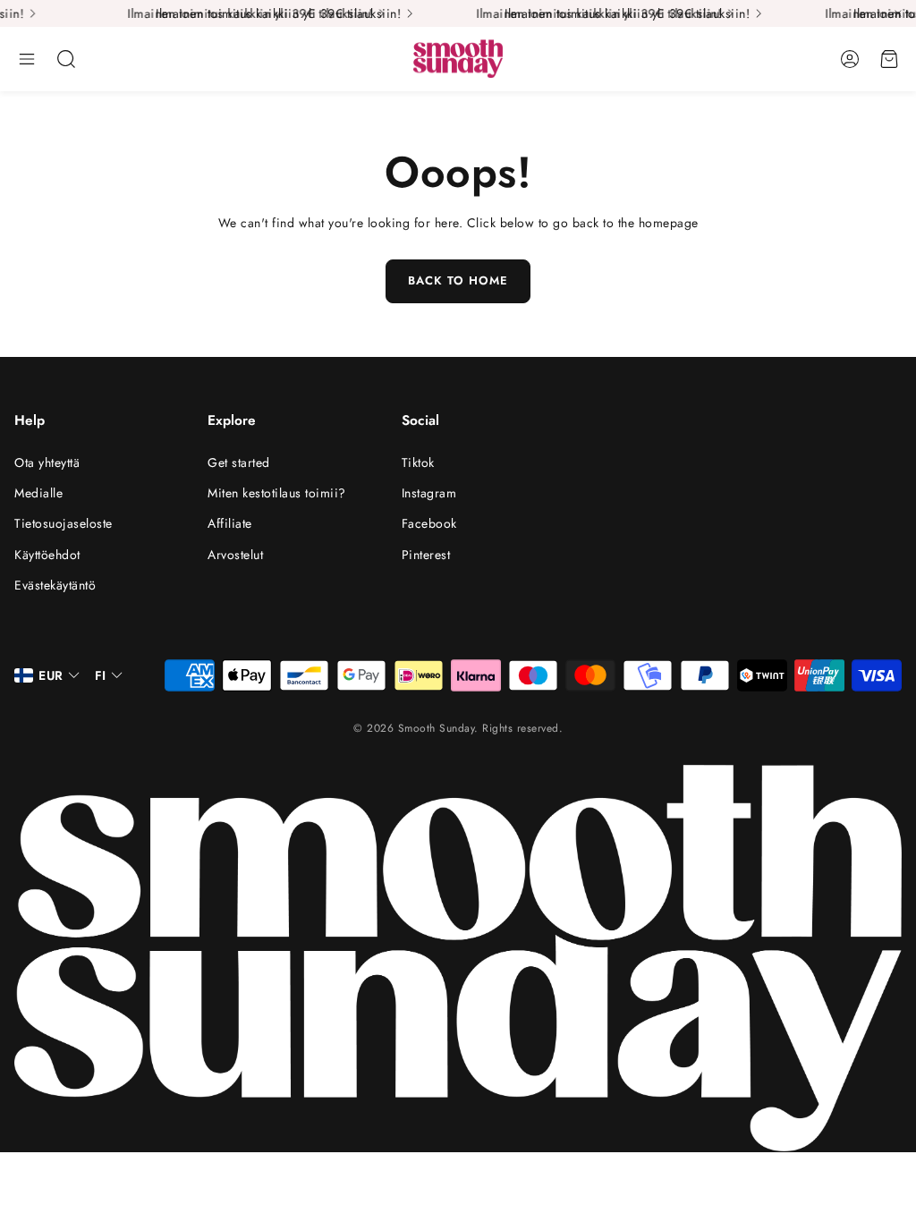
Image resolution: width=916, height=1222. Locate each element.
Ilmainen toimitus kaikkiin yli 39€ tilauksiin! (228, 13)
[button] (26, 59)
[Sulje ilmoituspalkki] (898, 13)
